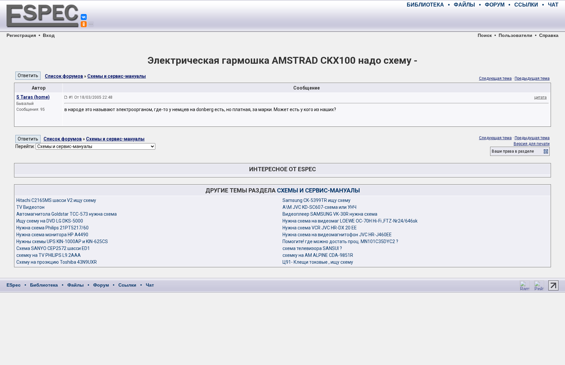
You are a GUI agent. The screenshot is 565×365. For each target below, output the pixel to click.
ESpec (14, 285)
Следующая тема (495, 78)
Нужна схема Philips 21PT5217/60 (52, 227)
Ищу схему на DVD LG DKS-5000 (49, 221)
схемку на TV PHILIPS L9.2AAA (48, 255)
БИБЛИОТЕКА (425, 5)
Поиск (485, 35)
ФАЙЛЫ (464, 5)
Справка (548, 35)
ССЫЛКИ (526, 5)
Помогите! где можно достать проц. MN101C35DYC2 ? (340, 241)
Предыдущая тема (532, 78)
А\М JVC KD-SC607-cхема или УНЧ (319, 207)
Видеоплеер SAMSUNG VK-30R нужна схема (329, 214)
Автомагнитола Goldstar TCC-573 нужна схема (66, 214)
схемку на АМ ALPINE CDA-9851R (317, 255)
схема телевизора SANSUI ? (312, 248)
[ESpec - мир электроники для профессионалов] (42, 31)
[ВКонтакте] (84, 17)
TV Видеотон (30, 207)
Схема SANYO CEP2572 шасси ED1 (53, 248)
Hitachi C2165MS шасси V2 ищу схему (56, 200)
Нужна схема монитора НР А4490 (52, 234)
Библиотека (44, 285)
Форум (101, 285)
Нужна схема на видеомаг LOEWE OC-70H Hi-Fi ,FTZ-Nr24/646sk (350, 221)
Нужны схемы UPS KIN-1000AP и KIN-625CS (62, 241)
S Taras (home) (33, 97)
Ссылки (127, 285)
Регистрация (21, 35)
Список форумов (64, 76)
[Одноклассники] (84, 24)
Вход (49, 35)
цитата (540, 97)
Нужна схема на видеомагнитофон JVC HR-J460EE (337, 234)
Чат (150, 285)
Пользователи (515, 35)
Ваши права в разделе (513, 151)
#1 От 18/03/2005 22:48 (90, 97)
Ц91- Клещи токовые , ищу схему (317, 262)
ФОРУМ (495, 5)
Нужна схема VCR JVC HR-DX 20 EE (319, 227)
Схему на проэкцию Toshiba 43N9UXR (56, 262)
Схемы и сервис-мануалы (116, 76)
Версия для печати (532, 143)
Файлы (75, 285)
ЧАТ (553, 5)
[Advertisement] (481, 19)
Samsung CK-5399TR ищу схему (316, 200)
